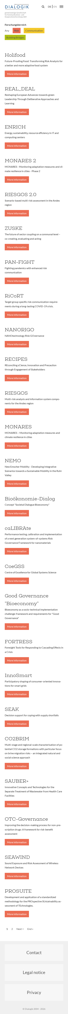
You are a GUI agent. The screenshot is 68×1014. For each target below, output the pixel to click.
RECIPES (16, 359)
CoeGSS (15, 566)
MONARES (18, 426)
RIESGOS (16, 393)
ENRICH (15, 127)
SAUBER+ (16, 781)
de (49, 6)
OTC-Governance (26, 819)
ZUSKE (13, 228)
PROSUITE (18, 891)
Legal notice (34, 972)
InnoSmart (18, 675)
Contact (34, 952)
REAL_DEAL (20, 89)
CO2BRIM (17, 738)
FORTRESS (18, 641)
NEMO (13, 460)
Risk (16, 30)
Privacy (34, 992)
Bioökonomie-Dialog (30, 498)
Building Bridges (15, 37)
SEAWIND (17, 857)
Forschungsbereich (15, 24)
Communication (34, 30)
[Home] (17, 7)
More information (17, 73)
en (55, 6)
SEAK (12, 709)
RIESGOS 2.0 (20, 194)
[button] (61, 6)
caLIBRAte (18, 528)
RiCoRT (14, 296)
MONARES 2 (20, 160)
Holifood (15, 55)
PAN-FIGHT (19, 262)
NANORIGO (19, 329)
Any (7, 30)
